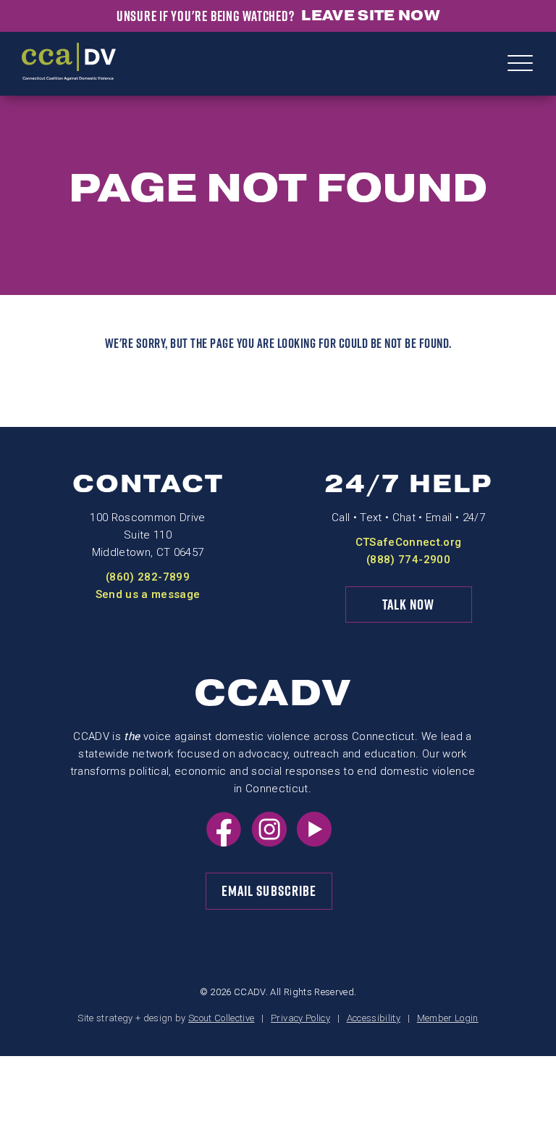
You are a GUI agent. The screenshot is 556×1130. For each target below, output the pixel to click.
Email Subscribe (269, 891)
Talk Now (408, 604)
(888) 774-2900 (408, 559)
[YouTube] (314, 842)
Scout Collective (221, 1018)
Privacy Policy (300, 1018)
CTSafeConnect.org (408, 542)
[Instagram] (269, 842)
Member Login (448, 1018)
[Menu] (520, 64)
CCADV (273, 693)
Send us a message (148, 594)
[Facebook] (223, 842)
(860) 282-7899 (148, 576)
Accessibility (373, 1018)
